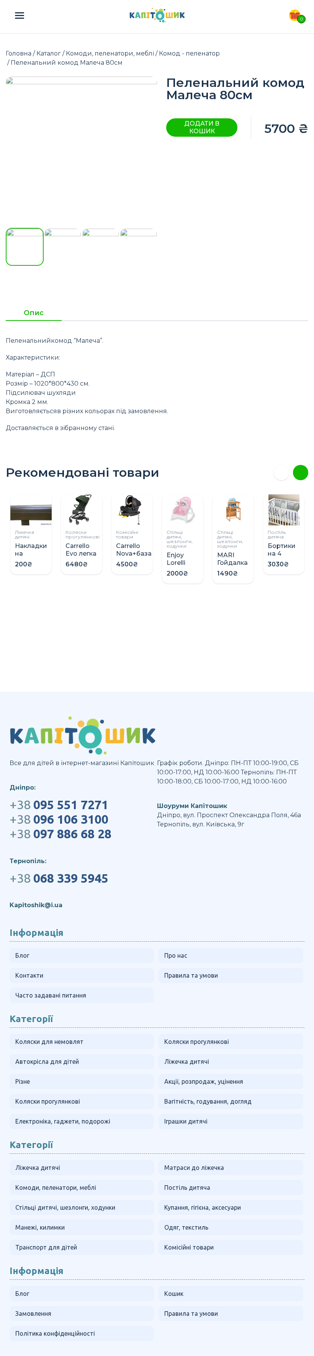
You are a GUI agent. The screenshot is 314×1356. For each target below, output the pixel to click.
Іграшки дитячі (186, 1121)
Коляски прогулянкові (82, 534)
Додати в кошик (201, 127)
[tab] (34, 315)
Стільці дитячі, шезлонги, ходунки (180, 539)
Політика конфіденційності (55, 1333)
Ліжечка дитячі (24, 534)
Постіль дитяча (277, 534)
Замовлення (33, 1313)
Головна (18, 53)
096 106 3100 (59, 819)
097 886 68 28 (60, 834)
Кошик (173, 1293)
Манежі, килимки (40, 1227)
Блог (22, 955)
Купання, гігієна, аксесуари (202, 1207)
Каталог (48, 53)
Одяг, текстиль (186, 1227)
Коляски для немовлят (49, 1041)
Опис (34, 313)
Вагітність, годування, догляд (208, 1101)
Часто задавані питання (50, 995)
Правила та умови (191, 975)
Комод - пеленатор (189, 53)
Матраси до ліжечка (194, 1167)
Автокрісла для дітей (47, 1061)
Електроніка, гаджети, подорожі (62, 1121)
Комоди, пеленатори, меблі (110, 53)
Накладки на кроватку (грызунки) (32, 557)
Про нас (175, 955)
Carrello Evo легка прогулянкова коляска (88, 557)
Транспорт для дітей (46, 1247)
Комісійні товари (127, 534)
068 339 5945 (59, 878)
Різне (22, 1081)
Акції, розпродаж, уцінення (203, 1081)
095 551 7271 (59, 804)
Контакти (29, 975)
